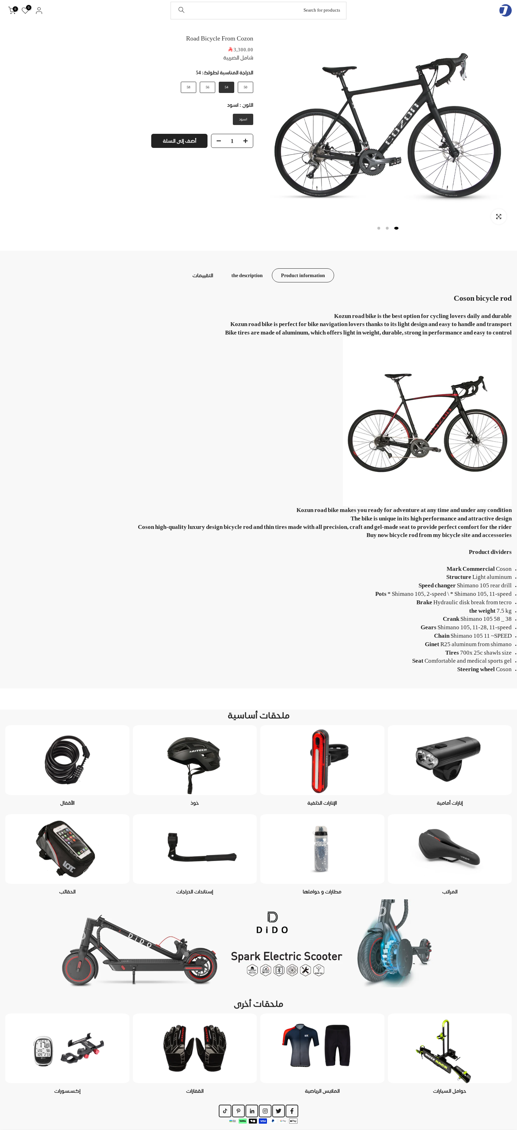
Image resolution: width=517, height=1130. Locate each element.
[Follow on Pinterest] (238, 1111)
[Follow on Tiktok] (225, 1111)
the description (247, 275)
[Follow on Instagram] (265, 1111)
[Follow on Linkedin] (251, 1111)
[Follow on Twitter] (278, 1111)
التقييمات (202, 275)
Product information (303, 275)
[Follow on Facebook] (292, 1111)
